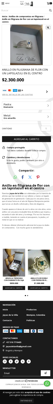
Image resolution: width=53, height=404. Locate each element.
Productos (31, 309)
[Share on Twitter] (30, 177)
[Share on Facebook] (22, 177)
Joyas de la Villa (16, 193)
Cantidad (7, 128)
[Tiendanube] (26, 382)
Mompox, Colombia (35, 315)
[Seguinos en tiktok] (17, 361)
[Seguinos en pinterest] (29, 361)
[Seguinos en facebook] (11, 361)
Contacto (7, 320)
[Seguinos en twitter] (23, 361)
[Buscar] (50, 10)
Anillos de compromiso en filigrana (26, 16)
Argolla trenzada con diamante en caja (14, 279)
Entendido (26, 401)
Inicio (4, 16)
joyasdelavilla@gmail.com (18, 346)
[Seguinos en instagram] (5, 361)
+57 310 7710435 (13, 342)
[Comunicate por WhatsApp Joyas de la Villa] (47, 383)
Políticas (30, 320)
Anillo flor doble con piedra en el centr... (39, 279)
